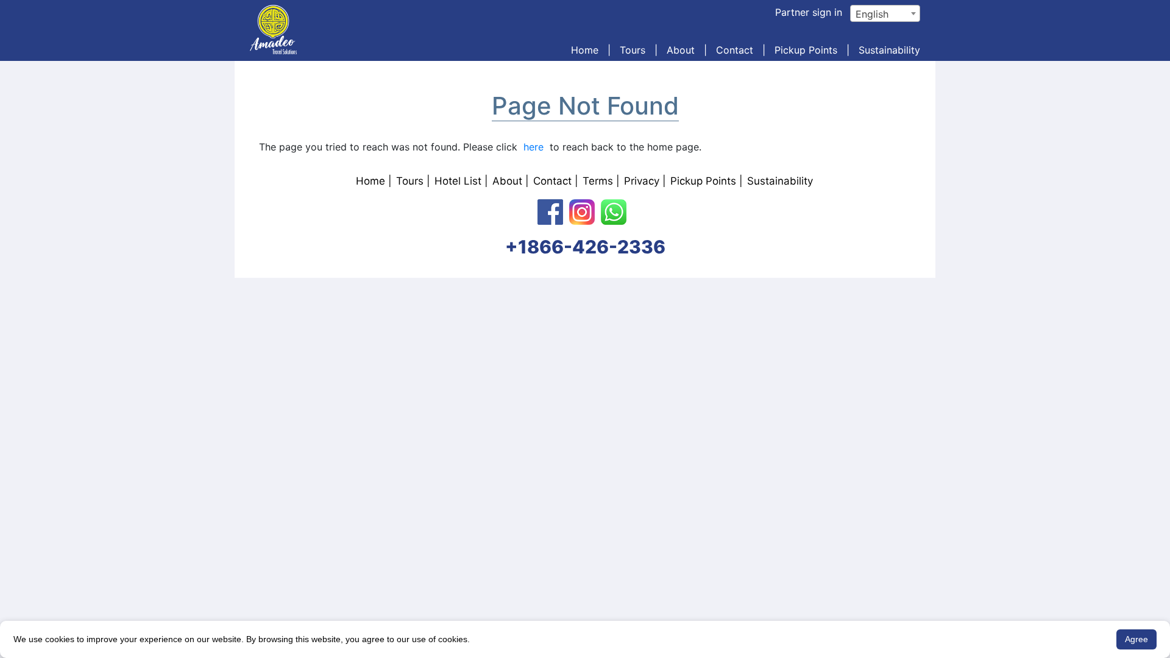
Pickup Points (806, 50)
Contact (734, 50)
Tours (632, 50)
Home (584, 50)
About (681, 50)
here (533, 147)
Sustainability (889, 50)
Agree (1136, 639)
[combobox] (885, 13)
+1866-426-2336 (585, 247)
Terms (598, 181)
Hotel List (457, 181)
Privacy (641, 181)
